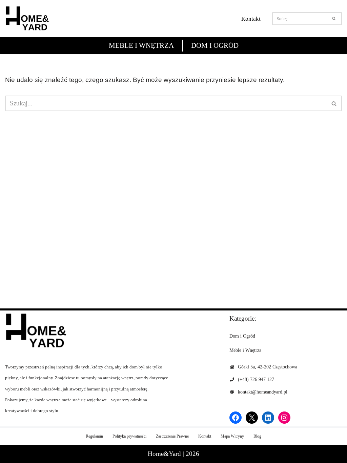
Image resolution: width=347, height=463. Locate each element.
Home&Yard (164, 453)
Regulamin (94, 436)
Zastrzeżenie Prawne (172, 436)
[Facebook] (235, 417)
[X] (252, 417)
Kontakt (251, 19)
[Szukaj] (334, 18)
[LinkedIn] (268, 417)
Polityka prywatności (129, 436)
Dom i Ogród (215, 45)
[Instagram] (284, 417)
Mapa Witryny (232, 436)
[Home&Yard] (27, 18)
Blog (257, 436)
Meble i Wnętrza (141, 45)
